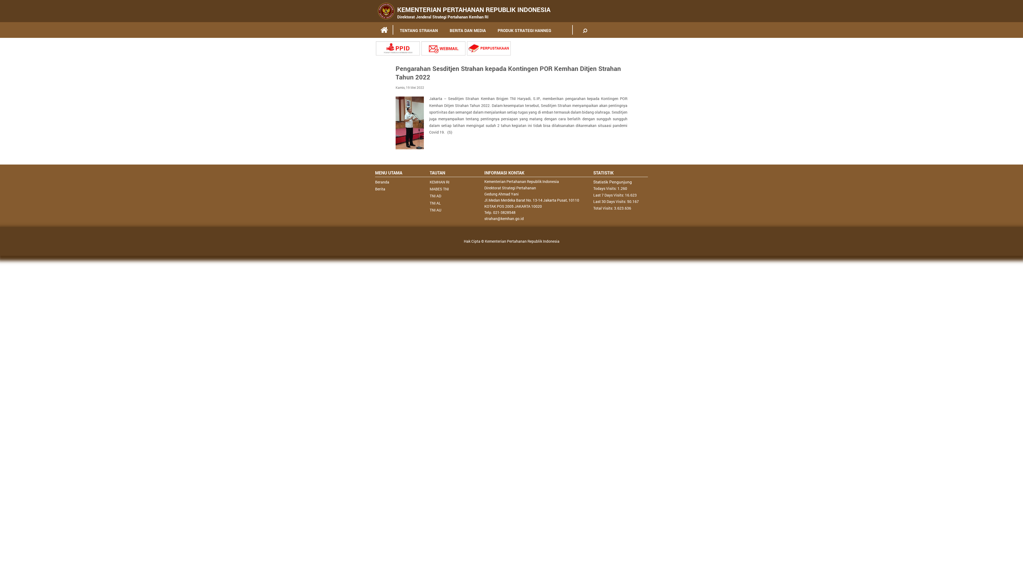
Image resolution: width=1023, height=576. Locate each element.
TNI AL (435, 203)
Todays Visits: (605, 188)
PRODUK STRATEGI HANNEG (524, 30)
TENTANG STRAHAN (419, 30)
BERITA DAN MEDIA (468, 30)
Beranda (382, 182)
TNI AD (435, 195)
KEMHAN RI (439, 182)
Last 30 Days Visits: (610, 201)
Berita (380, 188)
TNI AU (435, 210)
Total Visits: (603, 208)
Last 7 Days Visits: (609, 195)
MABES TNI (439, 188)
